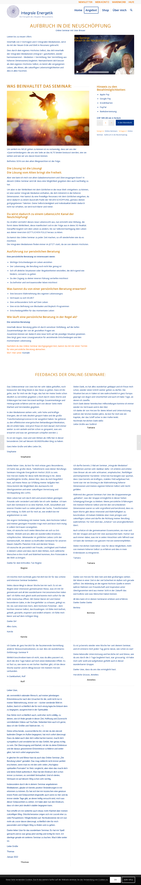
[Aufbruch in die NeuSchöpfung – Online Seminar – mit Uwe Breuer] (2, 442)
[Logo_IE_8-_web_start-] (30, 11)
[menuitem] (85, 2)
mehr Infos (128, 880)
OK (115, 880)
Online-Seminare (111, 131)
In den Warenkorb (125, 122)
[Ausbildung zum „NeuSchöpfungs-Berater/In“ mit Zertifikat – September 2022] (139, 442)
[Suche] (131, 10)
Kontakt (26, 352)
